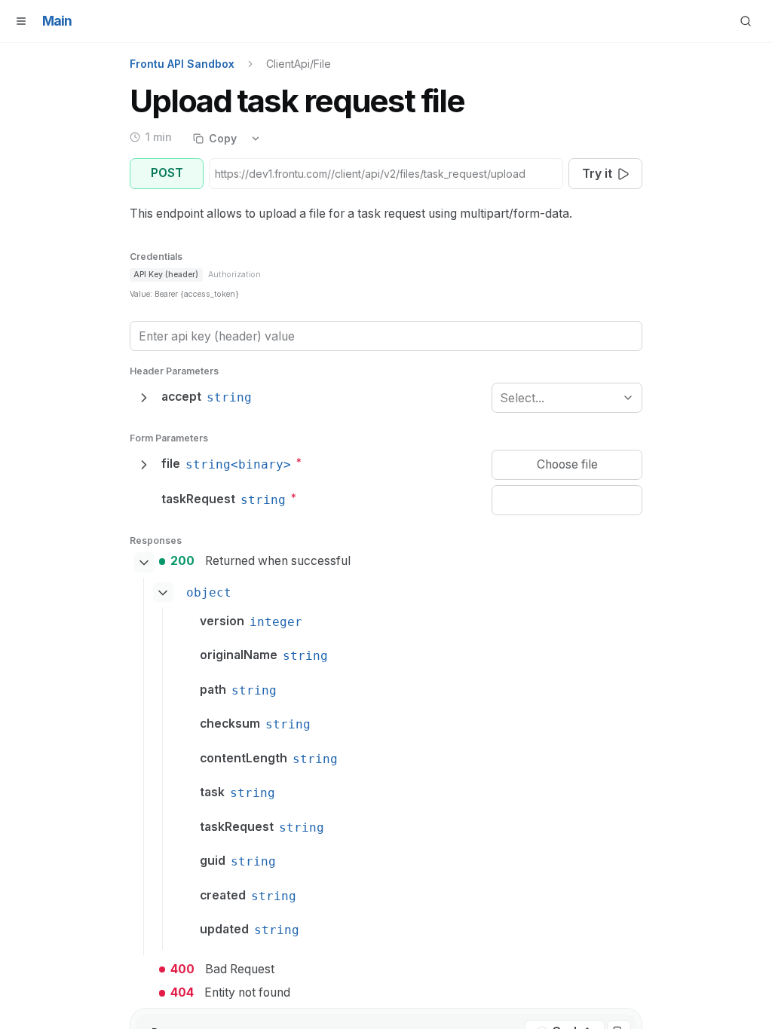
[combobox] (502, 398)
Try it (597, 173)
